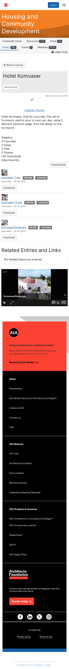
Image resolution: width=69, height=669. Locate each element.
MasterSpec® (16, 535)
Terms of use (45, 637)
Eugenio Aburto (34, 110)
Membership (15, 389)
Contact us (14, 418)
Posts (55, 41)
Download (9, 187)
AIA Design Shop (18, 554)
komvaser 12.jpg (11, 202)
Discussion (35, 41)
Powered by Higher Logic (34, 665)
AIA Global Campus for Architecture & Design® (33, 398)
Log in (53, 5)
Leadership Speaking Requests (24, 492)
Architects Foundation (20, 463)
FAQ (11, 427)
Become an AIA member (21, 362)
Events (26, 47)
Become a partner (18, 483)
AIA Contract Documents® (22, 525)
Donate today (20, 601)
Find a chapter (16, 473)
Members (46, 47)
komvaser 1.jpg (10, 177)
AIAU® (12, 545)
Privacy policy (24, 637)
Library (8, 47)
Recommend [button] (11, 87)
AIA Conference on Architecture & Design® (31, 519)
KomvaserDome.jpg (13, 227)
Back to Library (14, 65)
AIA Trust (14, 454)
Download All (58, 164)
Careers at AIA (16, 408)
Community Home (12, 41)
